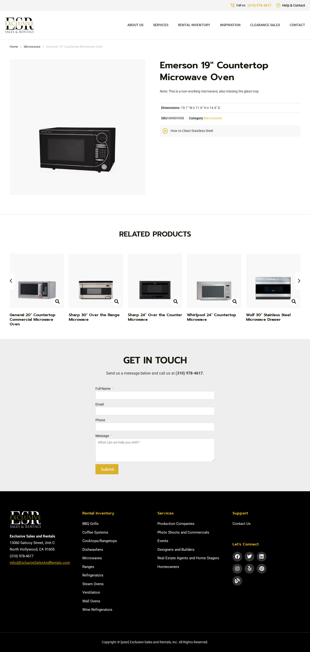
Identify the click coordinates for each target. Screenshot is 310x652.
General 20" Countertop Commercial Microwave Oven (32, 319)
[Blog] (237, 581)
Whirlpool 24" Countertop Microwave (211, 317)
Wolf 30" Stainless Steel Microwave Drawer (268, 317)
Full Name (103, 389)
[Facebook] (237, 556)
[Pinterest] (261, 569)
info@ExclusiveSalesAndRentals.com (40, 562)
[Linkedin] (261, 556)
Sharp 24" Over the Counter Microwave (155, 317)
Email (99, 404)
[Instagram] (237, 569)
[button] (11, 280)
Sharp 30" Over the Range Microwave (94, 317)
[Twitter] (249, 556)
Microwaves (213, 118)
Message (102, 436)
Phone (100, 420)
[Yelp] (249, 569)
